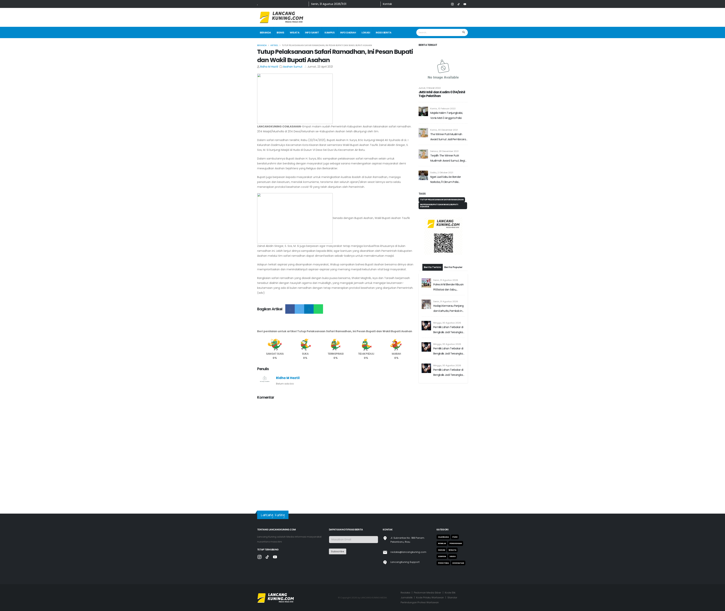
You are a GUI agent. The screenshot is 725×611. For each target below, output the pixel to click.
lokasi (366, 32)
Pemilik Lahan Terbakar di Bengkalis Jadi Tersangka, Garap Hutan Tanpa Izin (448, 330)
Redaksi (405, 592)
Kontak (387, 4)
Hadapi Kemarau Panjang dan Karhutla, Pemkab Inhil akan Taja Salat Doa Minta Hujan (449, 309)
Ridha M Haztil (269, 67)
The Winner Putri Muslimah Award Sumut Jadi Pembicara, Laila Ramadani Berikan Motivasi (449, 137)
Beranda (265, 32)
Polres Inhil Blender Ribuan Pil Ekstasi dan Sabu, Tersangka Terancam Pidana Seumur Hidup (448, 287)
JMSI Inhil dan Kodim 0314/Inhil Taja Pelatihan (442, 94)
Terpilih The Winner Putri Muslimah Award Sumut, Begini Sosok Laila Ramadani (448, 158)
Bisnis (280, 32)
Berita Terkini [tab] (432, 267)
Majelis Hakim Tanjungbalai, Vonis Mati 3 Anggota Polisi (446, 115)
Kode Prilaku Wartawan (430, 597)
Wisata (294, 32)
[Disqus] (335, 450)
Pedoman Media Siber (427, 592)
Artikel (274, 45)
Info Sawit (312, 32)
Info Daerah (348, 32)
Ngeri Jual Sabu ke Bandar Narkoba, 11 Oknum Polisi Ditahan (445, 180)
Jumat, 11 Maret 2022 (430, 87)
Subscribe (337, 551)
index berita (383, 32)
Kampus (330, 32)
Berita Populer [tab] (453, 267)
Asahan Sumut (292, 67)
